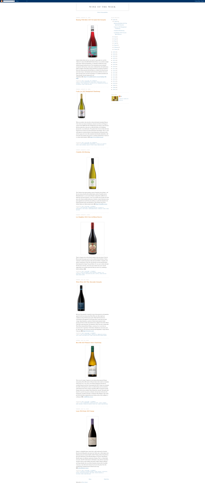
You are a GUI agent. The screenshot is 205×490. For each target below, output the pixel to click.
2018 (114, 66)
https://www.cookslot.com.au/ (96, 137)
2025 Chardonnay (84, 402)
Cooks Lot (99, 143)
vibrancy (100, 208)
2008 (114, 87)
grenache (86, 83)
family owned (102, 402)
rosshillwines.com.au (88, 397)
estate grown (90, 471)
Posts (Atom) (85, 482)
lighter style (93, 83)
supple (97, 273)
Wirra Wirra (103, 335)
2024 (114, 54)
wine (83, 84)
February (116, 47)
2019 (114, 64)
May (115, 41)
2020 (114, 62)
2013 (114, 77)
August (116, 21)
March (115, 45)
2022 (114, 58)
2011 (114, 81)
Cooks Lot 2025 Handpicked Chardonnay (88, 91)
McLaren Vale (86, 335)
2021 (114, 60)
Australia (83, 471)
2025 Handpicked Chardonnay (88, 143)
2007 (114, 89)
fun (82, 83)
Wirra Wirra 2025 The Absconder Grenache (89, 282)
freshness (79, 208)
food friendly (93, 272)
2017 (114, 68)
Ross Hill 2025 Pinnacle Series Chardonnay (88, 342)
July (115, 37)
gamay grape (97, 471)
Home (90, 479)
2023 (114, 56)
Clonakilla (101, 207)
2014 (114, 75)
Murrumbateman (93, 208)
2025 (114, 52)
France (99, 272)
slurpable (79, 84)
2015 (114, 73)
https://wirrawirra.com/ (88, 331)
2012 (114, 79)
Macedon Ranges (84, 472)
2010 (114, 83)
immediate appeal (102, 334)
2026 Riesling (83, 207)
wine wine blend (80, 274)
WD (121, 96)
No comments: (94, 80)
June (115, 39)
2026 (114, 19)
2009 (114, 85)
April (115, 43)
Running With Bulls (103, 83)
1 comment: (93, 206)
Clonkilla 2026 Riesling (83, 152)
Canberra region (92, 207)
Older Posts (106, 479)
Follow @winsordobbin (102, 12)
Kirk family (85, 208)
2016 (114, 70)
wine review (88, 84)
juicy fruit (79, 335)
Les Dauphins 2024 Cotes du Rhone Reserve (89, 217)
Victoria (78, 473)
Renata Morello (99, 472)
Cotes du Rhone (84, 272)
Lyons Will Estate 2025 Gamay (85, 411)
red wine (92, 472)
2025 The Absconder (85, 334)
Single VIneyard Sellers (88, 273)
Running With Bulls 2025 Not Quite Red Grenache (91, 20)
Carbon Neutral (94, 402)
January (116, 49)
